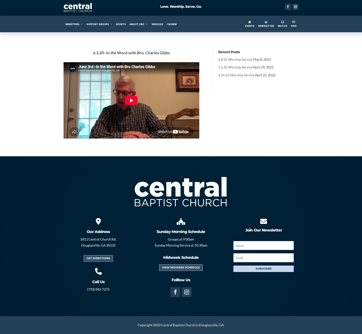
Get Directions (98, 258)
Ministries (72, 24)
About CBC (137, 24)
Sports (121, 24)
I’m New (172, 24)
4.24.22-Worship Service (236, 75)
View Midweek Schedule (181, 267)
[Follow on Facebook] (288, 7)
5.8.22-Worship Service (235, 59)
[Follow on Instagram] (295, 7)
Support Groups (98, 24)
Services (157, 24)
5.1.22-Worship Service (235, 67)
